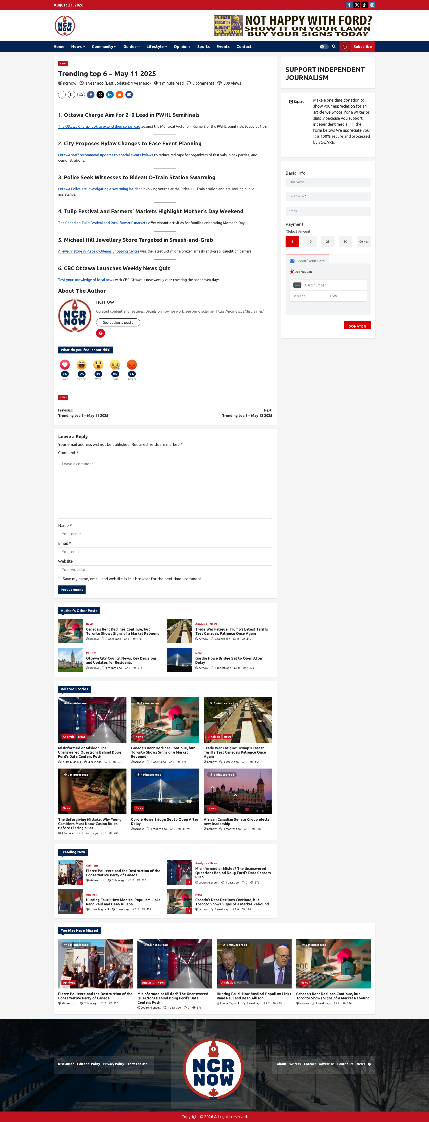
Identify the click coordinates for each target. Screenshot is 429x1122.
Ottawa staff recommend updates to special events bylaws (105, 155)
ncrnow (69, 83)
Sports (203, 46)
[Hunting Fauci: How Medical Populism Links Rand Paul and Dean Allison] (254, 963)
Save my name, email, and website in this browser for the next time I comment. (132, 579)
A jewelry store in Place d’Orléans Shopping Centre (98, 251)
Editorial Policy (88, 1064)
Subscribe (362, 46)
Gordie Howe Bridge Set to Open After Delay (179, 660)
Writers (295, 1064)
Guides (130, 46)
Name (65, 525)
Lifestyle (155, 46)
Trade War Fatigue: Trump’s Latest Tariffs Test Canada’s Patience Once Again (179, 631)
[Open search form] (334, 46)
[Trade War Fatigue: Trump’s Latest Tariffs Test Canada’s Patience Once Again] (238, 720)
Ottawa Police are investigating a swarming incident (100, 189)
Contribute (345, 1064)
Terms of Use (137, 1064)
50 (345, 242)
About (281, 1064)
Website (65, 561)
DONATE (357, 326)
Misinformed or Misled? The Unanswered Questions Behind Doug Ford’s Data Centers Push (89, 752)
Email (64, 543)
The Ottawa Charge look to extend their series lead (99, 126)
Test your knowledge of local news (86, 280)
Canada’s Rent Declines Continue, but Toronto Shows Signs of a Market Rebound (70, 631)
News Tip (364, 1064)
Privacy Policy (113, 1064)
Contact (244, 46)
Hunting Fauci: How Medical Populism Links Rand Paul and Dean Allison (70, 901)
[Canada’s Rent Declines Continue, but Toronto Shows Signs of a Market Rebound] (165, 720)
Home (59, 46)
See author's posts (118, 322)
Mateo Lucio (97, 880)
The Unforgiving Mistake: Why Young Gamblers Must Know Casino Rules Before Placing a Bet (90, 823)
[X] (356, 5)
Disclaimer (66, 1064)
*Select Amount (298, 232)
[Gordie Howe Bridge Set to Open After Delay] (165, 791)
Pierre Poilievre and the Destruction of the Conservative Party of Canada (70, 872)
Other (363, 242)
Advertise (326, 1064)
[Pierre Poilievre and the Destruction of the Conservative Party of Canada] (95, 963)
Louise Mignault (71, 762)
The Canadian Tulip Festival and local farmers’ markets (102, 223)
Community (102, 46)
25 (328, 242)
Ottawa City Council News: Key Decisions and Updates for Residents (70, 660)
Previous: (83, 413)
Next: (247, 413)
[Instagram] (372, 5)
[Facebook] (349, 5)
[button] (324, 46)
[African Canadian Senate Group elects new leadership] (238, 791)
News (76, 46)
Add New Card (304, 271)
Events (223, 46)
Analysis (201, 624)
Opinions (182, 46)
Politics (91, 653)
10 (310, 242)
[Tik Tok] (364, 5)
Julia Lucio (68, 833)
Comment (68, 452)
